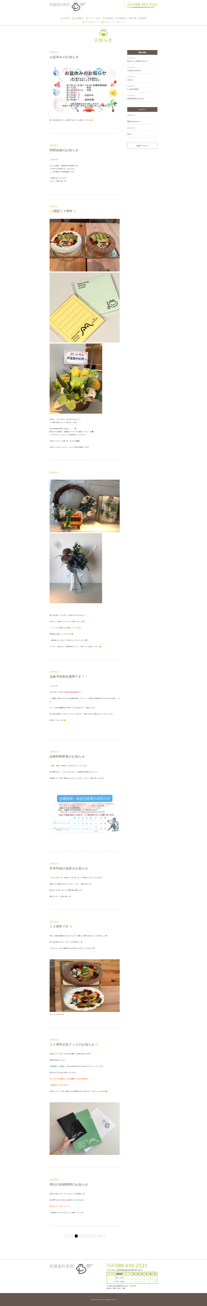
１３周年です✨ (61, 926)
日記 (128, 134)
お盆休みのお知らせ (64, 57)
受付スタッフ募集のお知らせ (137, 61)
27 (100, 1236)
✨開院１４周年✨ (63, 211)
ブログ (129, 115)
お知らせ (103, 39)
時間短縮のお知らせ (64, 150)
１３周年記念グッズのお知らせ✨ (74, 1044)
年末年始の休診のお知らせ (69, 868)
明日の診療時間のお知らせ (69, 1184)
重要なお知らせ (132, 121)
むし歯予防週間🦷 (133, 89)
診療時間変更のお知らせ (67, 756)
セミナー (130, 128)
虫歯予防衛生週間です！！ (69, 676)
